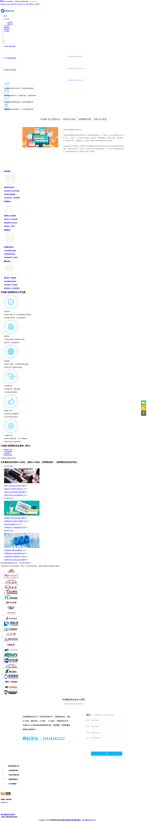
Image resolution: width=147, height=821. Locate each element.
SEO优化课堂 (5, 812)
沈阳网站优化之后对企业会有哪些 (14, 559)
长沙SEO (49, 786)
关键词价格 (20, 807)
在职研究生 (101, 788)
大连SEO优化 (103, 786)
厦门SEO (88, 788)
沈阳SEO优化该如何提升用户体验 (14, 485)
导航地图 (73, 820)
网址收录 (29, 809)
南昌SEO (63, 788)
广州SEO (32, 786)
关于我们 (37, 4)
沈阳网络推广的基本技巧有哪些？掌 (15, 521)
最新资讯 (7, 27)
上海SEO (26, 786)
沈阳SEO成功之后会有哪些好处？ (14, 495)
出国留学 (107, 788)
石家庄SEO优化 (137, 786)
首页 (1, 1)
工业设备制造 (8, 451)
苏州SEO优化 (120, 786)
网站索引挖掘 (21, 812)
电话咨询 (12, 814)
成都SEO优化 (111, 786)
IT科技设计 (7, 453)
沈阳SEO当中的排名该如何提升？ (14, 489)
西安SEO (61, 786)
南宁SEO (57, 788)
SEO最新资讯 (31, 811)
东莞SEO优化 (95, 786)
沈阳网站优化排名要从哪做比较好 (14, 553)
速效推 (11, 807)
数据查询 (19, 805)
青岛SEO (82, 788)
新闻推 (11, 809)
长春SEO (94, 788)
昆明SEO (52, 788)
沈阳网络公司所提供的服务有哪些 (14, 518)
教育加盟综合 (8, 455)
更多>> (12, 466)
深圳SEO (38, 786)
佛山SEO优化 (18, 788)
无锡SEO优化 (10, 788)
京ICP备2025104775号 (88, 820)
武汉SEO (67, 786)
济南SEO (46, 788)
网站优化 (14, 4)
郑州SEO (55, 786)
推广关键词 (30, 807)
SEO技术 (2, 4)
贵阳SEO (77, 788)
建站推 (11, 812)
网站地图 (67, 820)
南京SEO (79, 786)
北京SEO (20, 786)
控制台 (29, 805)
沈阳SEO (40, 788)
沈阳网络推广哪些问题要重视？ (13, 550)
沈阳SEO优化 (13, 811)
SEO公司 (25, 4)
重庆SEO (44, 786)
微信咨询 (6, 814)
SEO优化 (8, 4)
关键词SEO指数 (22, 809)
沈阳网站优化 (21, 811)
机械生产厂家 (8, 449)
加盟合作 (31, 4)
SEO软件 (20, 4)
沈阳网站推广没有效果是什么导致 (14, 556)
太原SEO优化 (128, 786)
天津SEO (73, 786)
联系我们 (3, 809)
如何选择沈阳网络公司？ (11, 524)
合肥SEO (34, 788)
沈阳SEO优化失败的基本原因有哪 (14, 492)
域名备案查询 (31, 812)
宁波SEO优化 (26, 788)
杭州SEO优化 (86, 786)
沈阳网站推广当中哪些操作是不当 (14, 527)
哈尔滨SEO (70, 788)
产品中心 (11, 805)
